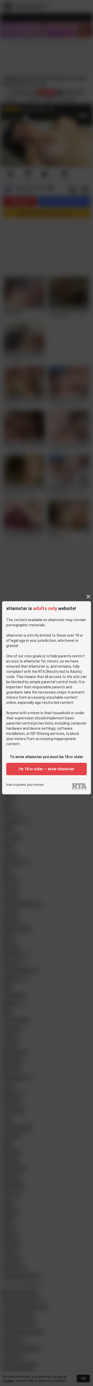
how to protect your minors (25, 785)
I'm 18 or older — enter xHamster (46, 769)
